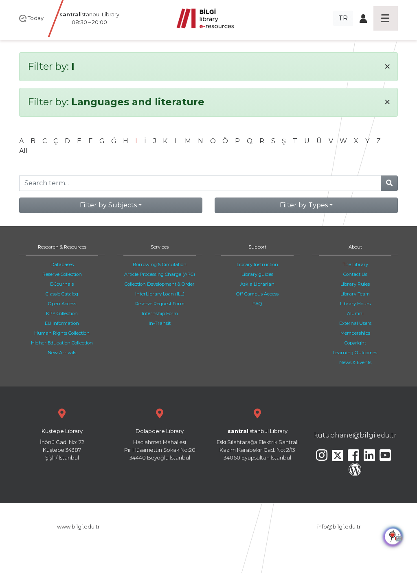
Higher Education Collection (62, 343)
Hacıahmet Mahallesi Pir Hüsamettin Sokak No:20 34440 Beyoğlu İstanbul (159, 444)
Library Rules (355, 284)
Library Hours (355, 303)
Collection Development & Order (160, 284)
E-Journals (62, 284)
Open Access (62, 303)
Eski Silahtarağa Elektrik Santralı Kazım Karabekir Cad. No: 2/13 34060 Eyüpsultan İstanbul (257, 444)
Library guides (257, 274)
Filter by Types (304, 205)
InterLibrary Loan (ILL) (159, 294)
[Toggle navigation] (385, 18)
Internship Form (160, 313)
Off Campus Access (257, 294)
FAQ (257, 303)
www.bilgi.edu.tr (78, 527)
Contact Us (355, 274)
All (23, 151)
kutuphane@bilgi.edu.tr (355, 435)
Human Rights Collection (62, 333)
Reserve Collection (62, 274)
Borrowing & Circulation (160, 264)
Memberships (355, 333)
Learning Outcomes (355, 352)
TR (343, 18)
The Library (355, 264)
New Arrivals (62, 352)
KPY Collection (62, 313)
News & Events (355, 362)
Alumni (355, 313)
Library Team (355, 294)
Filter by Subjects (108, 205)
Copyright (355, 343)
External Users (355, 323)
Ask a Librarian (257, 284)
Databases (62, 264)
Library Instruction (257, 264)
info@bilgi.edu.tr (339, 527)
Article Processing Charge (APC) (159, 274)
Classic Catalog (62, 294)
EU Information (62, 323)
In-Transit (160, 323)
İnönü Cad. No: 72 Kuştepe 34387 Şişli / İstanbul (62, 444)
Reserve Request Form (159, 303)
